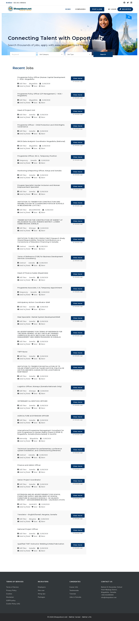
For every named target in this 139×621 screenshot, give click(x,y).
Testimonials (74, 590)
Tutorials (73, 594)
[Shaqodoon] (20, 9)
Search (103, 54)
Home (68, 9)
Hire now (41, 590)
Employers (42, 587)
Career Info (74, 587)
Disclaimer (10, 597)
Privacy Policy (11, 590)
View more (77, 78)
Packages (41, 597)
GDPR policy (11, 600)
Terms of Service (12, 587)
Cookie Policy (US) (13, 604)
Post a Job (97, 9)
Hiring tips (41, 594)
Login (113, 9)
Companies (80, 9)
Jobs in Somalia (75, 597)
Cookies (9, 594)
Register (126, 9)
